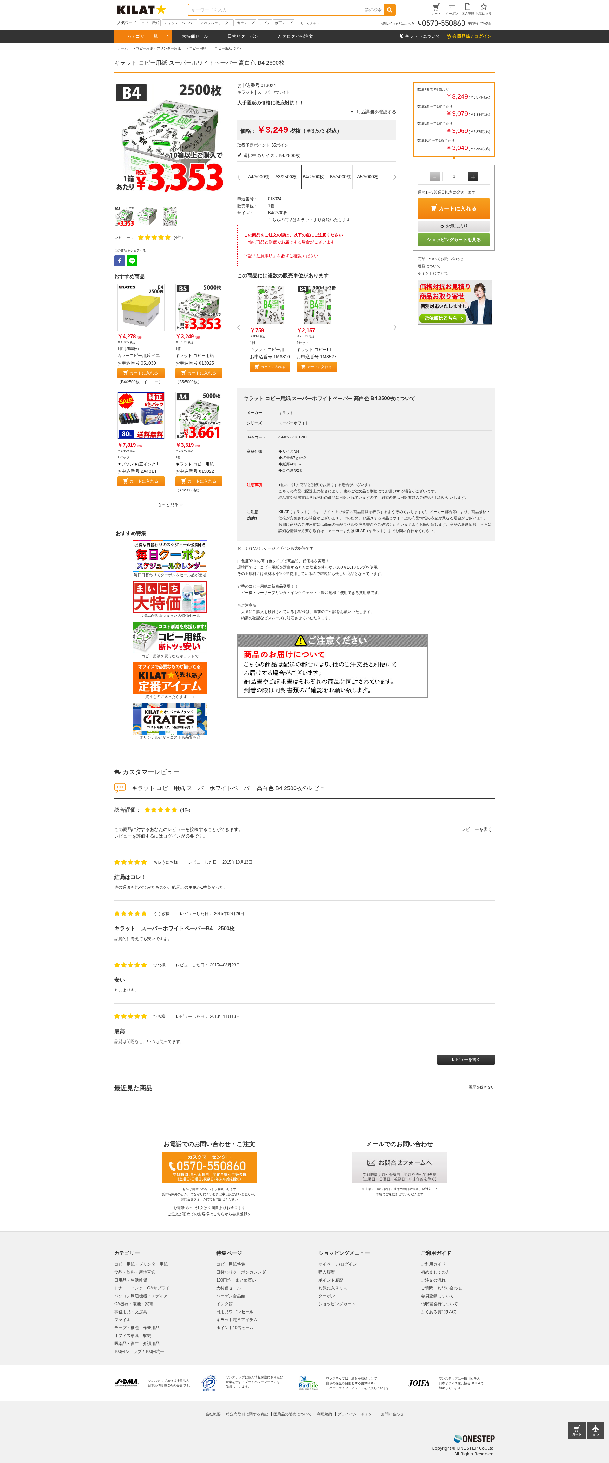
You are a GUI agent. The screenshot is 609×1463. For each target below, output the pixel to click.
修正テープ (283, 23)
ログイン (172, 836)
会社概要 (213, 1414)
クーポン (326, 1296)
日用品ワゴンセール (234, 1311)
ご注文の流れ (433, 1280)
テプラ (264, 23)
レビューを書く (476, 829)
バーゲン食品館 (230, 1296)
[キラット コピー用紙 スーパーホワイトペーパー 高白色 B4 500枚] (270, 305)
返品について (429, 266)
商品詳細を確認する (376, 111)
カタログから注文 (295, 36)
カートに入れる (143, 373)
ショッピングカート (337, 1304)
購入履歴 (326, 1272)
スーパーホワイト (273, 92)
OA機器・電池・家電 (133, 1304)
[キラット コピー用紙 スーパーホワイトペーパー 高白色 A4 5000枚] (199, 415)
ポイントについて (433, 273)
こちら (219, 1214)
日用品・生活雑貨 (130, 1280)
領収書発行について (439, 1304)
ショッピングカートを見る (454, 239)
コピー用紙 (150, 23)
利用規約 (324, 1414)
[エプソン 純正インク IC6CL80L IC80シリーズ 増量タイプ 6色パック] (141, 415)
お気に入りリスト (334, 1288)
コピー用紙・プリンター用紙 (141, 1264)
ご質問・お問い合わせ (441, 1288)
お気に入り (457, 225)
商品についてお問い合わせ (440, 259)
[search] (389, 9)
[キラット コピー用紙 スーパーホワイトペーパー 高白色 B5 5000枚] (199, 307)
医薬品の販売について (292, 1414)
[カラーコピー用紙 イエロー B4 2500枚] (141, 307)
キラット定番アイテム (237, 1319)
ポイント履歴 (330, 1280)
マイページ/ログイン (337, 1264)
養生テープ (245, 23)
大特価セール (195, 36)
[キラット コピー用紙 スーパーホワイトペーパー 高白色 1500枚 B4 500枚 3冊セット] (317, 305)
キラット (245, 92)
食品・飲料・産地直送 (134, 1272)
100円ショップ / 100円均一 (139, 1351)
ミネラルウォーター (216, 23)
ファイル (122, 1319)
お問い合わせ (392, 1414)
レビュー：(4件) (148, 237)
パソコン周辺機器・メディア (141, 1296)
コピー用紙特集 (230, 1264)
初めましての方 (435, 1272)
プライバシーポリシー (356, 1414)
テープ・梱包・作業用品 (137, 1327)
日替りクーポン (243, 36)
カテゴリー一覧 (142, 36)
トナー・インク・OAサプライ (142, 1288)
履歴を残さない (481, 1087)
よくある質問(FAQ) (438, 1311)
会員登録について (437, 1296)
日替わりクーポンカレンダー (243, 1272)
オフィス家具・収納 (132, 1335)
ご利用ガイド (433, 1264)
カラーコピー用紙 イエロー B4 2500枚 (153, 355)
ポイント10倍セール (235, 1327)
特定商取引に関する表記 (247, 1414)
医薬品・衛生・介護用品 (137, 1343)
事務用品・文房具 (130, 1311)
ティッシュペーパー (179, 23)
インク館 (224, 1304)
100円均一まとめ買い (236, 1280)
